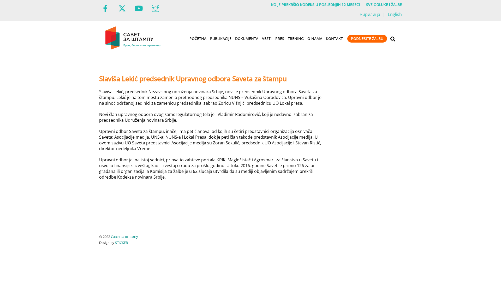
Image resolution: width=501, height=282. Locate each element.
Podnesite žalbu (367, 38)
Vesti (267, 38)
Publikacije (220, 38)
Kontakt (334, 38)
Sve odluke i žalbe (384, 4)
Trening (296, 38)
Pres (279, 38)
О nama (314, 38)
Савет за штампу (124, 236)
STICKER (121, 242)
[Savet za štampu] (133, 48)
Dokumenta (246, 38)
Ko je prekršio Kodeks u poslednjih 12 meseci (315, 4)
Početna (197, 38)
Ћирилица (369, 14)
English (395, 14)
